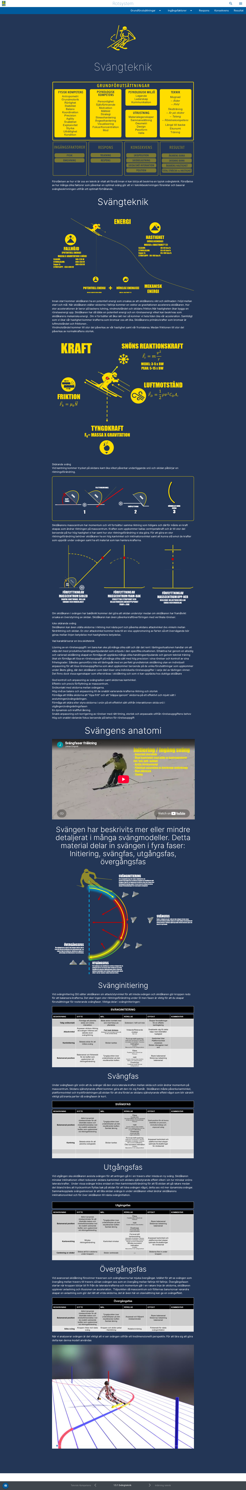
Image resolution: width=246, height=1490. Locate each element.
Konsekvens (221, 10)
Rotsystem (123, 3)
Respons (204, 10)
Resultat (238, 10)
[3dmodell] (123, 1397)
